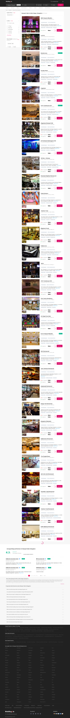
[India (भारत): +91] (50, 14)
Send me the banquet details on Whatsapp (56, 17)
